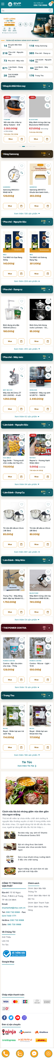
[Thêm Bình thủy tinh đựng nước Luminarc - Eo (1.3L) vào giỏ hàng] (48, 341)
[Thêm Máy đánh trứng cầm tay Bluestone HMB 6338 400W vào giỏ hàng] (48, 612)
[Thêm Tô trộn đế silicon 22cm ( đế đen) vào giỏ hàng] (21, 544)
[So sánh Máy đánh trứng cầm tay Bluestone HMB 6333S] (47, 106)
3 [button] (27, 146)
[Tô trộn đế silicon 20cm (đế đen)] (40, 512)
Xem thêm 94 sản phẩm (26, 484)
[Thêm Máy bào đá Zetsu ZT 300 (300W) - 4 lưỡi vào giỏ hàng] (21, 409)
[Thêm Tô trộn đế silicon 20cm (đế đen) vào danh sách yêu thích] (48, 504)
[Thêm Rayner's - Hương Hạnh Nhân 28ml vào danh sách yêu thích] (48, 437)
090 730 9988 (13, 912)
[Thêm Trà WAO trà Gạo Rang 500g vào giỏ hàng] (21, 274)
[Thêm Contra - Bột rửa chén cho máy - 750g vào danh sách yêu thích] (22, 640)
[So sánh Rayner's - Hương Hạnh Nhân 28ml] (48, 443)
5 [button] (34, 146)
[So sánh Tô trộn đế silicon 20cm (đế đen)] (48, 511)
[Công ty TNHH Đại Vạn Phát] (27, 26)
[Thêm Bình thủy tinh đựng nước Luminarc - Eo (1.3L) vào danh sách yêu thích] (48, 301)
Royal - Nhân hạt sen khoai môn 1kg (39, 732)
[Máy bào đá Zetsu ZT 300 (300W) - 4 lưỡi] (14, 377)
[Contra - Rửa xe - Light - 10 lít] (40, 648)
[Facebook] (4, 1017)
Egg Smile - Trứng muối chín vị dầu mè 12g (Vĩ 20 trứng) (13, 461)
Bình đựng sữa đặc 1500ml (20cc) (11, 326)
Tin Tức (27, 762)
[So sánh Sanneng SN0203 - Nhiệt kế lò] (22, 173)
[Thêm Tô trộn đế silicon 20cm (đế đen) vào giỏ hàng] (48, 544)
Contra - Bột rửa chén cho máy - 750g (12, 664)
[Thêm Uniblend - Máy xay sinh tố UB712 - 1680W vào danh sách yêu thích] (48, 369)
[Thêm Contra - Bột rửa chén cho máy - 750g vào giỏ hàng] (21, 680)
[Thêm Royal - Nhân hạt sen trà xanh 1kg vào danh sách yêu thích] (22, 707)
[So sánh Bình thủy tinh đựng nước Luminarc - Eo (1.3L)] (48, 308)
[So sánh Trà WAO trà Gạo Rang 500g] (22, 240)
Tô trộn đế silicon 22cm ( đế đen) (13, 529)
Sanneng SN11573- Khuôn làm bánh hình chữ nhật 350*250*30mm (39, 191)
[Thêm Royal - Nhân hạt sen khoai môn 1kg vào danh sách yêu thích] (48, 707)
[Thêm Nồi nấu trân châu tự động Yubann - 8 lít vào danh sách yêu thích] (22, 99)
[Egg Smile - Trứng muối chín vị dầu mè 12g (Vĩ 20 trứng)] (14, 444)
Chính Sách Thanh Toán (38, 903)
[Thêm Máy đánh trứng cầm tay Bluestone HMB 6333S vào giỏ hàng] (47, 139)
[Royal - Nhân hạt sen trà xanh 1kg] (14, 715)
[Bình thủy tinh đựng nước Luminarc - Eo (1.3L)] (40, 309)
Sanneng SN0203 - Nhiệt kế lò (11, 191)
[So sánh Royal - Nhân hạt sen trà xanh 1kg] (22, 714)
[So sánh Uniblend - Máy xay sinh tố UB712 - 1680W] (48, 376)
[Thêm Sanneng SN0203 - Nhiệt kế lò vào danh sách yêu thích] (22, 166)
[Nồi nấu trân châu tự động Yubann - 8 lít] (14, 106)
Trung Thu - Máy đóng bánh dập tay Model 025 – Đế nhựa (13, 597)
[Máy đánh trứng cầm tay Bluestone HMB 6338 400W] (40, 580)
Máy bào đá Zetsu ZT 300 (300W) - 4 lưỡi (12, 394)
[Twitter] (11, 1017)
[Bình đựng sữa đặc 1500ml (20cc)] (14, 309)
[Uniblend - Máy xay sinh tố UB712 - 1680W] (40, 377)
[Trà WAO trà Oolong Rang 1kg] (40, 241)
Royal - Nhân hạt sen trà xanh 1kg (13, 732)
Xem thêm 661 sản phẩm (25, 552)
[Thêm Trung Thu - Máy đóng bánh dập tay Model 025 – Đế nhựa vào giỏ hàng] (21, 612)
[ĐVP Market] (14, 4)
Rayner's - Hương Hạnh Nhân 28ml (40, 461)
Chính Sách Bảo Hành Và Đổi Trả (39, 897)
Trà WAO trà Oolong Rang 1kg (38, 258)
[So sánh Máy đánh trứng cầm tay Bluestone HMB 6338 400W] (48, 579)
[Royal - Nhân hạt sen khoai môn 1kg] (40, 715)
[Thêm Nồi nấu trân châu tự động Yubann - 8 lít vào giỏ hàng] (22, 139)
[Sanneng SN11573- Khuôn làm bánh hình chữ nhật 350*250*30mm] (40, 174)
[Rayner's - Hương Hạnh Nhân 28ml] (40, 444)
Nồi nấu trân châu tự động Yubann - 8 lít (13, 123)
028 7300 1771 (9, 916)
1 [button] (20, 146)
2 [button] (23, 146)
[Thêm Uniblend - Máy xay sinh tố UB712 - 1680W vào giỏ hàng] (48, 409)
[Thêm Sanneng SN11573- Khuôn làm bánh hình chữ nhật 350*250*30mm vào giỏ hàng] (48, 206)
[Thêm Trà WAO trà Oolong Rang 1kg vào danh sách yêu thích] (48, 234)
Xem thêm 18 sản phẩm (26, 687)
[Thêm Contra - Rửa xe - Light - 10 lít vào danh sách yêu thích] (48, 640)
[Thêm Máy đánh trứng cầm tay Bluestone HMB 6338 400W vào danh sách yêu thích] (48, 572)
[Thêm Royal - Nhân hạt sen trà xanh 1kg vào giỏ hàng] (21, 747)
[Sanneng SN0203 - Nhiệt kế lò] (14, 174)
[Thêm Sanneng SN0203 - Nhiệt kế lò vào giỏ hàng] (21, 206)
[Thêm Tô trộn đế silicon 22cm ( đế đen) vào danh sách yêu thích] (22, 504)
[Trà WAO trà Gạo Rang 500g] (14, 241)
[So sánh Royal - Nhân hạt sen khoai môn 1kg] (48, 714)
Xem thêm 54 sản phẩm (26, 619)
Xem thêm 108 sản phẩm (25, 213)
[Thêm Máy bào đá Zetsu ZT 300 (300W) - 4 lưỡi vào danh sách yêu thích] (22, 369)
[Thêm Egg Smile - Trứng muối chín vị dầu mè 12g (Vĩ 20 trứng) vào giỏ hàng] (21, 477)
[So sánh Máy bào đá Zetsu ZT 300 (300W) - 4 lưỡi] (22, 376)
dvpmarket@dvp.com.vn (13, 908)
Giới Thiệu (6, 937)
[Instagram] (24, 1017)
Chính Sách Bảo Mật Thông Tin (37, 890)
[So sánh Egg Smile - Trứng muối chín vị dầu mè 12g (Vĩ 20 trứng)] (22, 443)
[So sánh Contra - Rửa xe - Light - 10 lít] (48, 647)
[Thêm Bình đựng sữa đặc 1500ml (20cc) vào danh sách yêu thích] (22, 301)
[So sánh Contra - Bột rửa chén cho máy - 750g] (22, 647)
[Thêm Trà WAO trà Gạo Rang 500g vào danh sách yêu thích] (22, 234)
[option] (14, 119)
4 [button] (30, 146)
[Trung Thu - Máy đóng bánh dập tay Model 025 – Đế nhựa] (14, 580)
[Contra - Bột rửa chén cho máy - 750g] (14, 648)
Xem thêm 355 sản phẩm (26, 349)
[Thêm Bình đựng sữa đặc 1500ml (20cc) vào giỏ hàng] (21, 341)
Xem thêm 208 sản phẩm (26, 281)
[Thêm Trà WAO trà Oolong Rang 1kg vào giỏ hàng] (48, 274)
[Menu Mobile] (2, 3)
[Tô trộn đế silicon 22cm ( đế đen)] (14, 512)
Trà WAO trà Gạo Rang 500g (12, 258)
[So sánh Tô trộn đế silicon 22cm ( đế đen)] (22, 511)
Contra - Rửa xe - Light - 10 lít (40, 664)
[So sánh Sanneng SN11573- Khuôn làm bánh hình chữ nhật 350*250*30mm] (48, 173)
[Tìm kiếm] (50, 10)
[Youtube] (17, 1017)
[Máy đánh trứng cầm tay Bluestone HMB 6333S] (40, 106)
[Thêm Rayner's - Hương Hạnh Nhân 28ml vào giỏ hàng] (48, 477)
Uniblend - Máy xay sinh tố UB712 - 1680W (40, 394)
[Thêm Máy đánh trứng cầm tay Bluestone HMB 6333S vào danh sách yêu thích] (47, 99)
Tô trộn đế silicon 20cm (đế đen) (40, 529)
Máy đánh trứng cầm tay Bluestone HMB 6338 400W (40, 597)
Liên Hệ (5, 941)
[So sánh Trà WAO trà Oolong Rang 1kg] (48, 240)
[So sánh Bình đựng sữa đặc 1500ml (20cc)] (22, 308)
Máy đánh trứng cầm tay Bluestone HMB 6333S (39, 123)
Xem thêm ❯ (27, 766)
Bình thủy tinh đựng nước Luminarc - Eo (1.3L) (38, 326)
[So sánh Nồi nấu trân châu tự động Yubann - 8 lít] (22, 106)
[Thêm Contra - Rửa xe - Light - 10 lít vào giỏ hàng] (48, 680)
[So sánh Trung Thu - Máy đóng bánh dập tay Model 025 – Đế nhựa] (22, 579)
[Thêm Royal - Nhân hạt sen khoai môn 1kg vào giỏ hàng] (48, 747)
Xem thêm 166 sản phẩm (25, 755)
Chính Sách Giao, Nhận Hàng (38, 908)
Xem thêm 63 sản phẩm (26, 416)
